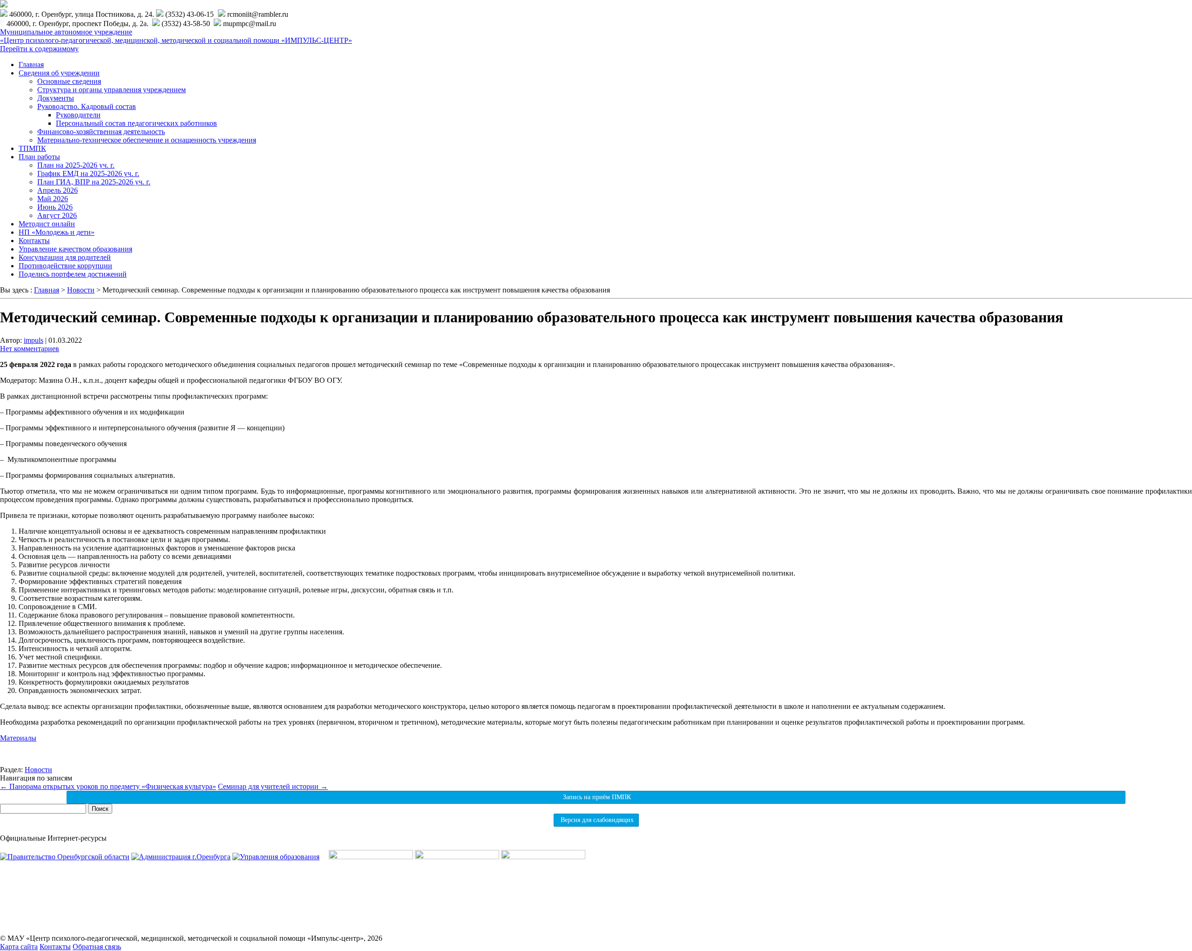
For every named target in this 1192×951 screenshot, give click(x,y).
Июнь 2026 (55, 207)
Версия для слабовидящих (596, 819)
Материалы (18, 738)
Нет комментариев (29, 349)
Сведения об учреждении (59, 73)
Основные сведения (69, 81)
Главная (31, 64)
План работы (39, 157)
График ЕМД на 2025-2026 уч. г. (88, 173)
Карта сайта (19, 947)
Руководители (78, 115)
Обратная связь (97, 947)
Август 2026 (57, 215)
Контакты (34, 241)
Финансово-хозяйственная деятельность (101, 132)
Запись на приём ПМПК (596, 797)
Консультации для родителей (65, 257)
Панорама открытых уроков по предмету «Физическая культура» (108, 786)
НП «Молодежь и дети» (57, 232)
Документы (55, 98)
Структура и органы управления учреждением (111, 90)
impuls (33, 340)
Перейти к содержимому (39, 49)
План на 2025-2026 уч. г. (76, 165)
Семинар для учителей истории (273, 786)
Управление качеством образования (75, 249)
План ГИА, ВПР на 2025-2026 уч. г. (93, 182)
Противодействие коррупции (65, 266)
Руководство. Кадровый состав (86, 106)
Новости (38, 770)
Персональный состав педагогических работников (136, 123)
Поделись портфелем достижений (73, 274)
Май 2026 (52, 199)
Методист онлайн (47, 224)
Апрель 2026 (57, 190)
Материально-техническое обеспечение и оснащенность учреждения (146, 140)
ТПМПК (32, 148)
